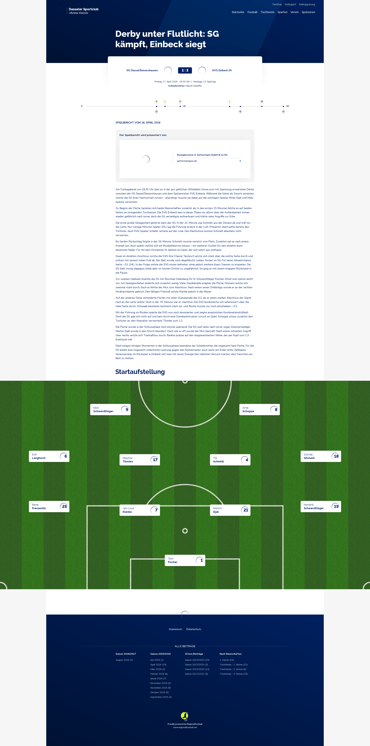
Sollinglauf (290, 4)
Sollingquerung (307, 4)
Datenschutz (193, 629)
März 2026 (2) (157, 669)
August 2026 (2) (124, 660)
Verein (295, 12)
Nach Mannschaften (231, 654)
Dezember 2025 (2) (160, 683)
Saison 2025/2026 (160, 654)
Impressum (175, 629)
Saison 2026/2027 (126, 654)
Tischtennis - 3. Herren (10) (234, 673)
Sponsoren (308, 12)
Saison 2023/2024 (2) (196, 664)
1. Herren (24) (227, 660)
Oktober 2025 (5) (159, 692)
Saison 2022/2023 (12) (197, 669)
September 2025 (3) (161, 697)
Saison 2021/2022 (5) (196, 673)
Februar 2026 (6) (159, 673)
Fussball (252, 12)
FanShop (277, 4)
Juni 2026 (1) (157, 660)
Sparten (282, 12)
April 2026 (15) (158, 664)
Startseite (238, 12)
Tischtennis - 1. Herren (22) (234, 664)
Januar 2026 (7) (158, 678)
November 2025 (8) (160, 687)
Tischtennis (267, 12)
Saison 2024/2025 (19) (197, 660)
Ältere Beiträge (194, 654)
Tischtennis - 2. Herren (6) (233, 669)
